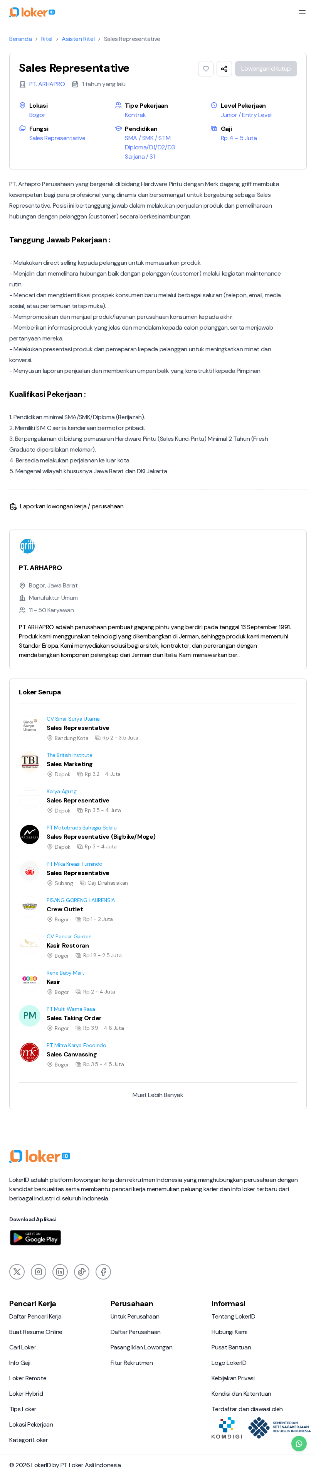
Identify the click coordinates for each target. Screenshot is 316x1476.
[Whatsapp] (299, 1443)
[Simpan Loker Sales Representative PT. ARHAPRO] (206, 69)
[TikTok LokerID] (81, 1272)
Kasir (16, 969)
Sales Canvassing (32, 1041)
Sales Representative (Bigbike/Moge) (59, 823)
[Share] (224, 68)
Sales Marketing (30, 751)
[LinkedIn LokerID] (60, 1272)
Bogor (37, 115)
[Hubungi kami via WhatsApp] (299, 1443)
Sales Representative (57, 138)
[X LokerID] (17, 1272)
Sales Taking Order (35, 1005)
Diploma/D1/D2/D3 (150, 147)
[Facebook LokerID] (103, 1272)
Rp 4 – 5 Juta (239, 138)
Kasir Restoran (29, 932)
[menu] (302, 12)
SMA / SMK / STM (147, 138)
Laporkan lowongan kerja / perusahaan (72, 506)
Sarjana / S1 (140, 156)
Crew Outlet (26, 896)
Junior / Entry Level (246, 115)
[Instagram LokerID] (38, 1272)
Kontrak (135, 115)
